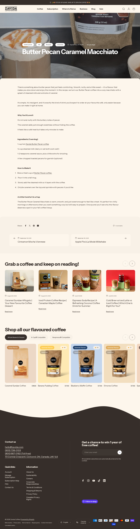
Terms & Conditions (34, 487)
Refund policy (8, 522)
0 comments (119, 225)
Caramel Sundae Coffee (15, 386)
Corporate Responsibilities (32, 483)
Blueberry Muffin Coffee (81, 386)
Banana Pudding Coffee (48, 386)
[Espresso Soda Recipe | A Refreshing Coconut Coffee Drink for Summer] (86, 281)
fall (39, 44)
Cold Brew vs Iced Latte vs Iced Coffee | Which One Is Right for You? (119, 303)
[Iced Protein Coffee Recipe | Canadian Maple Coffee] (53, 281)
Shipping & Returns (34, 491)
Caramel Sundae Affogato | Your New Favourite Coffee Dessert (18, 303)
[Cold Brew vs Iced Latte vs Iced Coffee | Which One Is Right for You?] (120, 281)
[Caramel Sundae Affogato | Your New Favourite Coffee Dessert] (19, 281)
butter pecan (28, 44)
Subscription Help (12, 481)
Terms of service (26, 522)
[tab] (16, 337)
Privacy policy (17, 522)
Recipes (48, 44)
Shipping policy (36, 522)
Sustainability (31, 475)
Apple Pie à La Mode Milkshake (90, 241)
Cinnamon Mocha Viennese (31, 241)
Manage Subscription (10, 476)
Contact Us (9, 487)
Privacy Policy (31, 494)
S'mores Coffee (111, 386)
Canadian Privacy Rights (33, 498)
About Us (30, 472)
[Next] (132, 263)
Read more (9, 311)
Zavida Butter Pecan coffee (37, 144)
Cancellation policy (10, 525)
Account (8, 472)
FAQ (6, 484)
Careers (29, 479)
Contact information (46, 522)
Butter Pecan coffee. (43, 173)
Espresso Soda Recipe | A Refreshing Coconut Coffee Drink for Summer (86, 303)
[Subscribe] (120, 452)
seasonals (60, 44)
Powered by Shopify (27, 519)
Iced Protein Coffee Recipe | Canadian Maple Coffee (53, 301)
